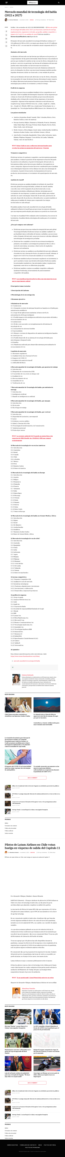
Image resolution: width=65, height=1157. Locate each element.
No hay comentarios (41, 19)
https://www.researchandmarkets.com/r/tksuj (25, 656)
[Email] (6, 45)
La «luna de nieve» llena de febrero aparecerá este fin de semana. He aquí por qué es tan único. (46, 716)
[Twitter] (6, 34)
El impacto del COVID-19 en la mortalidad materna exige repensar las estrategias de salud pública (18, 768)
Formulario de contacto (11, 825)
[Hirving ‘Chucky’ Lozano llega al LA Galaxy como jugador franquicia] (8, 811)
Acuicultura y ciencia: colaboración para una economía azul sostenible (46, 723)
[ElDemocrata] (32, 2)
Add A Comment (32, 777)
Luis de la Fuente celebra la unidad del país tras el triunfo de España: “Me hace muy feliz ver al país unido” (17, 1074)
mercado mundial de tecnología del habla (27, 661)
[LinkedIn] (6, 38)
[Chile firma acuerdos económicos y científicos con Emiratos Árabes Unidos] (18, 704)
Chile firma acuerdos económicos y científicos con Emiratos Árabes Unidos (17, 715)
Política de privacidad (10, 828)
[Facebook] (6, 31)
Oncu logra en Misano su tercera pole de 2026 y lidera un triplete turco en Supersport (46, 1074)
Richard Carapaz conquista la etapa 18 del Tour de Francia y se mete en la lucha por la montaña (46, 1051)
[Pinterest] (6, 42)
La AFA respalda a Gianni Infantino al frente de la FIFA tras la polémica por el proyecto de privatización (46, 1028)
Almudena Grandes (14, 852)
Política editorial (9, 830)
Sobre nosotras (9, 833)
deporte (33, 852)
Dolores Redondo (14, 19)
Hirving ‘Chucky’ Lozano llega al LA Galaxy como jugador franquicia (30, 809)
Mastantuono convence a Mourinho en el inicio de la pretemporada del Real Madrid (17, 1051)
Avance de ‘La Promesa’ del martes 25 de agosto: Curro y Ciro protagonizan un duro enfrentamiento (34, 802)
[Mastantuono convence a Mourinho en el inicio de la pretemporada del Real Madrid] (18, 1040)
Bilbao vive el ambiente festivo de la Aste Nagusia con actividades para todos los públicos (35, 786)
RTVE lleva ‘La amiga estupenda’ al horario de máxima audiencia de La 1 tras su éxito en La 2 (36, 794)
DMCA (6, 823)
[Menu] (7, 2)
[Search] (58, 2)
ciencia (32, 19)
